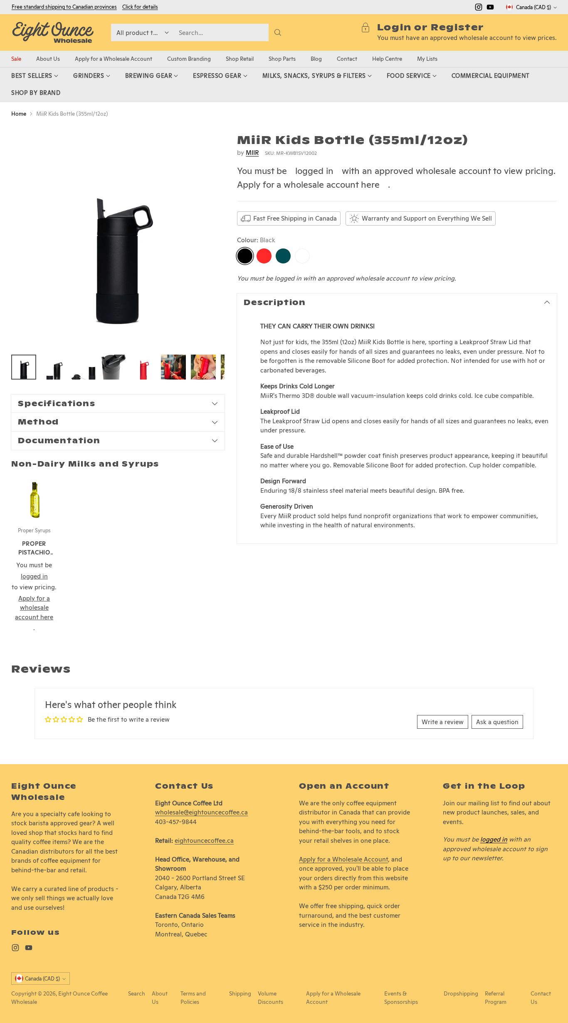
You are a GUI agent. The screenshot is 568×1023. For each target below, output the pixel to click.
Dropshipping (461, 993)
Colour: (256, 240)
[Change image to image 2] (53, 367)
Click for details (140, 7)
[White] (302, 256)
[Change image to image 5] (143, 367)
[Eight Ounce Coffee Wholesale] (52, 32)
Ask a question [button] (497, 722)
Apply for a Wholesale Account (343, 859)
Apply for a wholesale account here (308, 184)
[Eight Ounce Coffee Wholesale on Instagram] (478, 8)
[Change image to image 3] (83, 367)
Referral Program (495, 998)
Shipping (240, 993)
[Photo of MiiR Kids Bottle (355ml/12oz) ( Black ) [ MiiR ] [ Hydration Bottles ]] (117, 239)
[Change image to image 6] (173, 367)
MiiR (252, 152)
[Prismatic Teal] (283, 256)
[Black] (245, 256)
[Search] (278, 32)
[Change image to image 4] (113, 367)
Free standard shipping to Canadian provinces (64, 6)
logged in (314, 171)
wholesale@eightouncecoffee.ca (201, 812)
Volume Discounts (270, 998)
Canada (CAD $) (533, 7)
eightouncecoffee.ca (204, 840)
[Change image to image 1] (23, 367)
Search (136, 993)
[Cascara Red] (264, 256)
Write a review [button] (443, 722)
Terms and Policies (193, 998)
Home (18, 113)
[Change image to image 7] (203, 367)
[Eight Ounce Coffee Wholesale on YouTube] (490, 8)
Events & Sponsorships (401, 998)
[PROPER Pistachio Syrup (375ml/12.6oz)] (34, 498)
